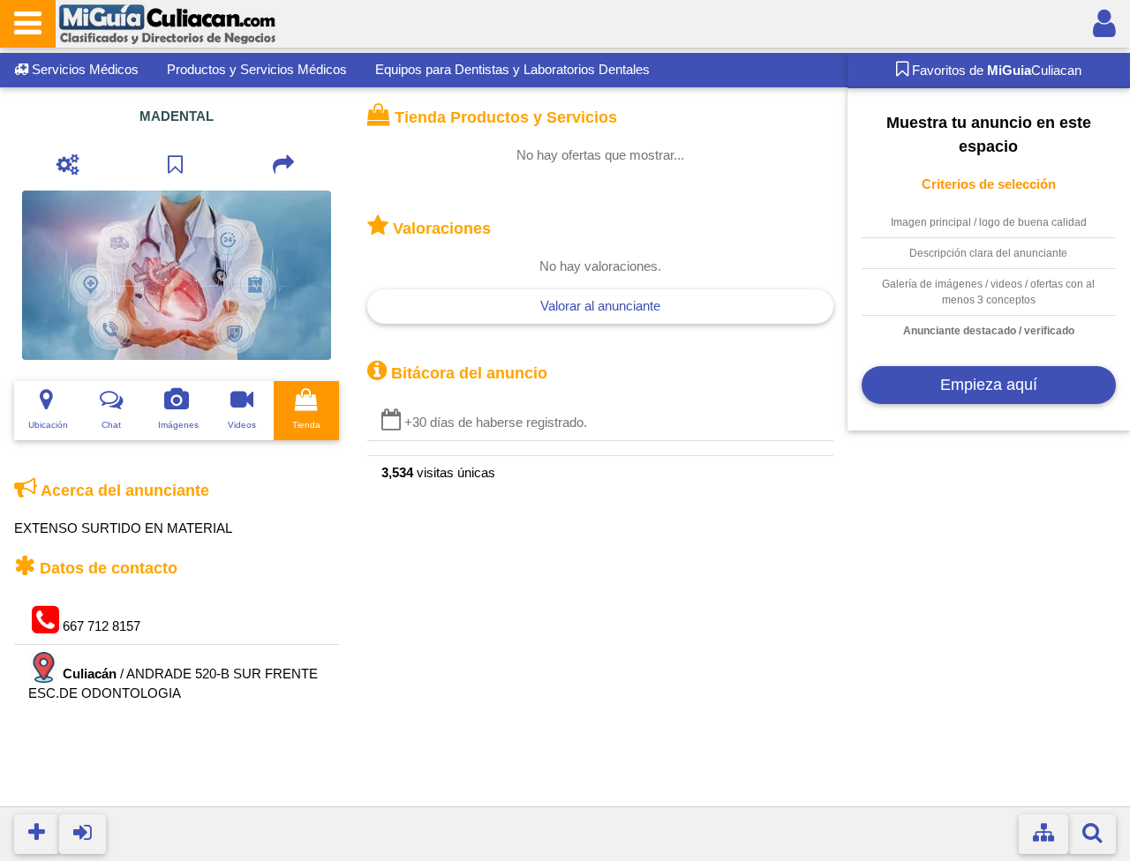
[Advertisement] (989, 627)
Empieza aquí (988, 384)
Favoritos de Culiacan (994, 70)
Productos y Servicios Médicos (257, 69)
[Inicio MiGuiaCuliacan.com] (166, 23)
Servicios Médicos (83, 69)
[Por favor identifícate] (1104, 24)
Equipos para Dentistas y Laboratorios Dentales (512, 69)
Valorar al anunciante (600, 305)
